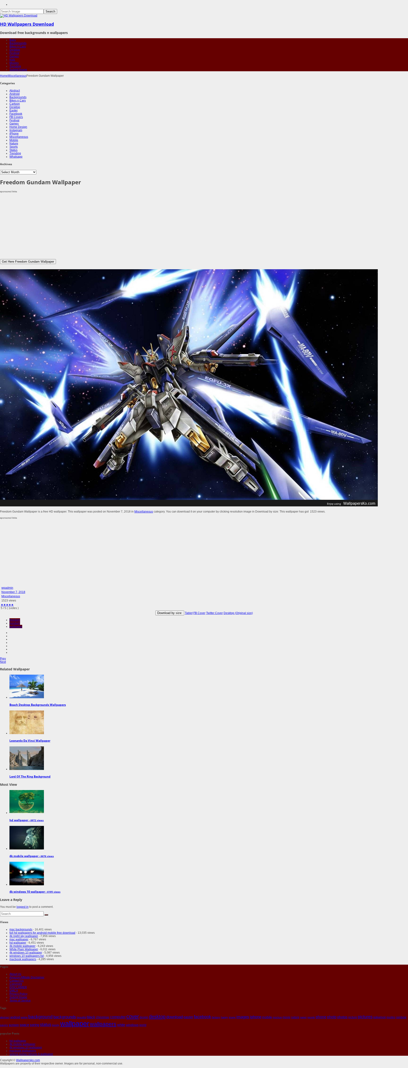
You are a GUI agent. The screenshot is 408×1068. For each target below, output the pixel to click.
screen (14, 1025)
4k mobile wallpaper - (31, 856)
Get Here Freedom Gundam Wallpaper (28, 261)
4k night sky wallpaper (23, 936)
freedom (14, 620)
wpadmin (7, 587)
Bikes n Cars (17, 46)
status (45, 1024)
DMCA (13, 990)
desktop (157, 1016)
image (232, 1017)
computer (118, 1017)
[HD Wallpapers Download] (18, 15)
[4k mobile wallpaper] (26, 848)
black (91, 1017)
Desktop (14, 49)
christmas (102, 1017)
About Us (15, 974)
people (311, 1017)
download (174, 1017)
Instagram (15, 130)
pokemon (379, 1017)
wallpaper (15, 626)
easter (188, 1017)
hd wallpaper (17, 942)
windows (132, 1025)
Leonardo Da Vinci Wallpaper (29, 741)
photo (331, 1017)
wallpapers (103, 1024)
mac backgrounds (20, 929)
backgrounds (64, 1016)
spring (34, 1025)
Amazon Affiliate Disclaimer (26, 977)
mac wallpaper (18, 939)
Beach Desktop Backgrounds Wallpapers (37, 705)
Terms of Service (20, 1000)
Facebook (15, 113)
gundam (14, 623)
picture (352, 1017)
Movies (14, 63)
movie (286, 1017)
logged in (23, 906)
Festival (14, 53)
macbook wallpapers (22, 959)
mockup (277, 1017)
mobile (267, 1017)
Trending (15, 66)
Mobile (13, 140)
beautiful (81, 1017)
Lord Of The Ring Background (30, 776)
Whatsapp (15, 156)
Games (14, 56)
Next (3, 662)
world (142, 1025)
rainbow (401, 1017)
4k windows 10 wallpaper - (34, 892)
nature (295, 1017)
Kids (12, 59)
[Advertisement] (141, 226)
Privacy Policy (18, 994)
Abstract (14, 90)
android (15, 1017)
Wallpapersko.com (28, 1060)
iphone (255, 1016)
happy (224, 1017)
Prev (3, 658)
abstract (4, 1017)
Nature (13, 143)
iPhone (14, 133)
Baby (12, 40)
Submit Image (18, 69)
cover (132, 1016)
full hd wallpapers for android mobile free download (42, 932)
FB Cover (199, 613)
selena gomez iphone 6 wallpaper (31, 1054)
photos (342, 1017)
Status (13, 150)
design (144, 1017)
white (121, 1025)
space (24, 1025)
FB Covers (16, 117)
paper (303, 1017)
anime (24, 1017)
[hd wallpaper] (26, 812)
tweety (56, 1025)
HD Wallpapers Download (27, 24)
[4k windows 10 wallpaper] (26, 884)
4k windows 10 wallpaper (25, 952)
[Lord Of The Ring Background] (26, 769)
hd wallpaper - (26, 820)
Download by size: (169, 613)
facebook (202, 1016)
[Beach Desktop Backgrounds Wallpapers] (26, 697)
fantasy (216, 1017)
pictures (365, 1016)
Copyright (15, 984)
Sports (13, 146)
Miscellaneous (17, 75)
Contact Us (16, 980)
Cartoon (14, 103)
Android (14, 94)
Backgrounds (17, 43)
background (40, 1016)
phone (321, 1017)
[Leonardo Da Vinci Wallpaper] (26, 733)
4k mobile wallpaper (22, 946)
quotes (391, 1017)
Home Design (18, 127)
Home (4, 75)
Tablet (189, 613)
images (242, 1017)
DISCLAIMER (18, 987)
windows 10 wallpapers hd (26, 956)
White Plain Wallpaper (23, 949)
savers (4, 1025)
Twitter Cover (214, 613)
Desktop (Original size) (238, 613)
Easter (13, 110)
